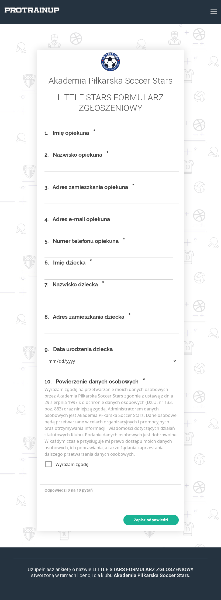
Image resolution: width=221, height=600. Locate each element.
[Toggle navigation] (213, 11)
